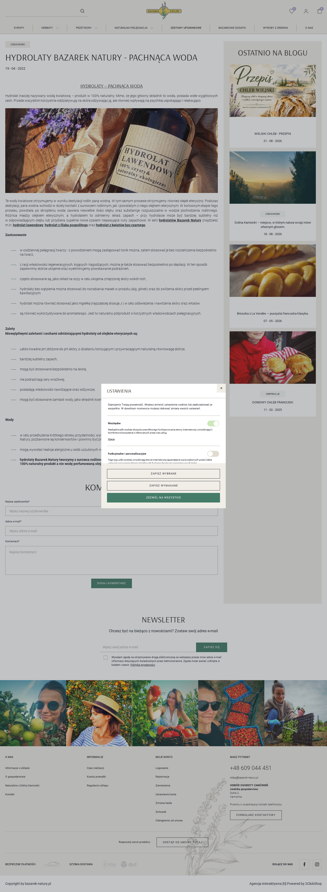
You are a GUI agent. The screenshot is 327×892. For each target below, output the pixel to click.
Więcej (111, 439)
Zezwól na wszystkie (163, 497)
